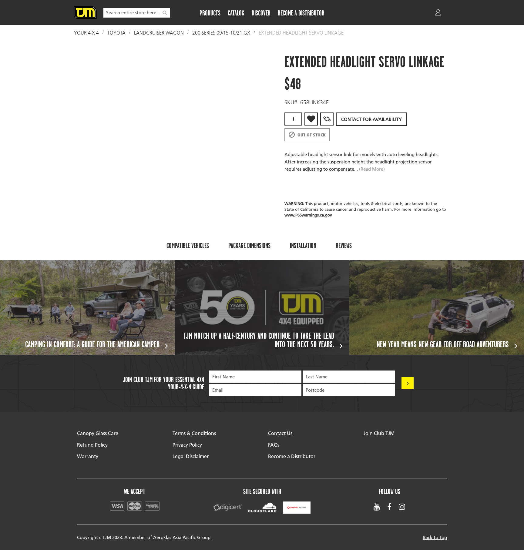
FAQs (273, 444)
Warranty (87, 456)
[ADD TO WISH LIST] (311, 119)
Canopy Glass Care (97, 433)
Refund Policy (92, 444)
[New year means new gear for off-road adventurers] (436, 307)
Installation (303, 245)
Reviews (344, 245)
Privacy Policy (187, 444)
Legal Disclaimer (191, 456)
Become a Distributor (291, 456)
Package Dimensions (249, 245)
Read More (372, 169)
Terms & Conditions (194, 433)
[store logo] (85, 12)
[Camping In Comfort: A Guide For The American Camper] (87, 307)
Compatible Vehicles (187, 245)
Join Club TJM (379, 433)
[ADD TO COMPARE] (327, 119)
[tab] (187, 245)
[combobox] (136, 13)
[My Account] (438, 14)
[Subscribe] (407, 383)
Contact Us (280, 433)
